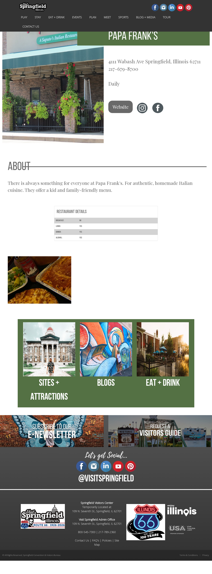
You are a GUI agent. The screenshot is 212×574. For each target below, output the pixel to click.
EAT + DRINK (163, 383)
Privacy (205, 555)
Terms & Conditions (189, 555)
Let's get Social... (106, 455)
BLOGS (106, 383)
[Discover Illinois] (181, 529)
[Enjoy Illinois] (181, 510)
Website (120, 107)
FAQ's (95, 540)
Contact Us (82, 540)
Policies (107, 540)
